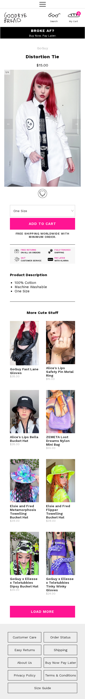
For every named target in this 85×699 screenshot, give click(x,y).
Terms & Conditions (60, 675)
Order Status (60, 637)
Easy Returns (24, 650)
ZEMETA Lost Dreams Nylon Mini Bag (58, 440)
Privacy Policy (24, 675)
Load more (42, 612)
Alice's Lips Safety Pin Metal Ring (60, 371)
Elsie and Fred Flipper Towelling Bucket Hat (58, 511)
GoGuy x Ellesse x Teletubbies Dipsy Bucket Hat (24, 582)
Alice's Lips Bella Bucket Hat (24, 439)
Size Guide (42, 688)
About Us (24, 662)
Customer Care (24, 637)
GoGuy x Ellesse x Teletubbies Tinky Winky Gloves (60, 584)
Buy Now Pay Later (60, 662)
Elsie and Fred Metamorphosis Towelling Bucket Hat (23, 511)
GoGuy (42, 48)
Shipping (60, 650)
